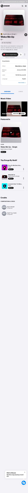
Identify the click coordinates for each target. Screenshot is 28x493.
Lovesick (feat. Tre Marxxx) (15, 184)
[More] (23, 169)
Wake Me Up (11, 174)
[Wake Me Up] (25, 34)
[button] (26, 1)
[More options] (24, 54)
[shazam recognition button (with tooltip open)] (24, 483)
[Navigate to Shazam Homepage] (5, 6)
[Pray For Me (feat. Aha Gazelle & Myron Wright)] (4, 167)
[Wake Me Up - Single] (11, 137)
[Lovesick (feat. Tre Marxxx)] (4, 186)
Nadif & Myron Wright (13, 176)
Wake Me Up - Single (11, 49)
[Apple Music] (3, 152)
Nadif (9, 167)
